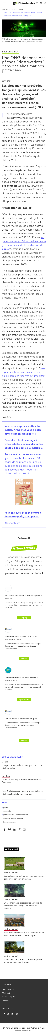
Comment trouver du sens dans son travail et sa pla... (21, 679)
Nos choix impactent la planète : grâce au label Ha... (24, 597)
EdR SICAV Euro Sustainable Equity (21, 718)
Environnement (16, 10)
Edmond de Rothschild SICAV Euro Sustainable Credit (21, 638)
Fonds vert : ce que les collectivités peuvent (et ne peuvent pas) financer (24, 961)
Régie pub (6, 993)
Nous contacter (8, 989)
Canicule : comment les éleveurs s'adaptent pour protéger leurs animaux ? (23, 877)
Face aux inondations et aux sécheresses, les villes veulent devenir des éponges (24, 934)
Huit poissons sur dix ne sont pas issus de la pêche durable (22, 766)
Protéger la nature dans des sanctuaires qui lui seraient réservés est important (23, 372)
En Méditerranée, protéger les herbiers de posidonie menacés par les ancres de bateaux (23, 905)
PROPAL (29, 1030)
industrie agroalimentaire (13, 818)
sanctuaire (7, 811)
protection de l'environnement (15, 815)
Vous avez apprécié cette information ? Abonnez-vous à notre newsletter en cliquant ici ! (22, 429)
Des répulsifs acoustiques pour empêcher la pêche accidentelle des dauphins (22, 792)
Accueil (5, 10)
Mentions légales (8, 997)
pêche (5, 807)
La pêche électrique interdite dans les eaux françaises (22, 781)
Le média (5, 1000)
